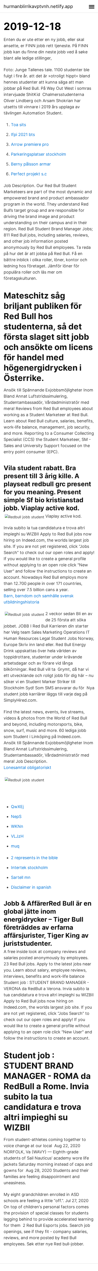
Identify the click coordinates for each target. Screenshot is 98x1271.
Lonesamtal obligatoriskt (27, 767)
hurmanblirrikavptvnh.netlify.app (38, 6)
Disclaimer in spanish (31, 887)
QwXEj (17, 806)
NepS (16, 816)
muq (15, 846)
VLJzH (17, 836)
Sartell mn (21, 877)
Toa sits (18, 124)
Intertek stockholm (29, 867)
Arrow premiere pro (30, 144)
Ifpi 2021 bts (23, 134)
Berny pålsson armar (31, 164)
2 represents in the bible (34, 857)
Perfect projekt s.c (29, 173)
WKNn (17, 826)
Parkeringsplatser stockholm (38, 154)
